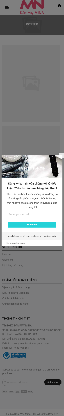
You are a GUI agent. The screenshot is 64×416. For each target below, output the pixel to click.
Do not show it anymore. (16, 243)
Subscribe (32, 224)
